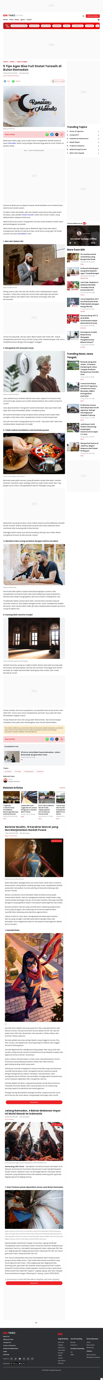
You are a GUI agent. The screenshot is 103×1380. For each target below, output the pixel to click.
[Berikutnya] (65, 895)
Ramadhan (22, 232)
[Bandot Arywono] (5, 778)
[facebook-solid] (52, 134)
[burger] (98, 20)
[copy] (61, 134)
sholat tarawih (28, 213)
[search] (83, 16)
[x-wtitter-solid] (56, 134)
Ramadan (12, 143)
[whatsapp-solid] (47, 134)
